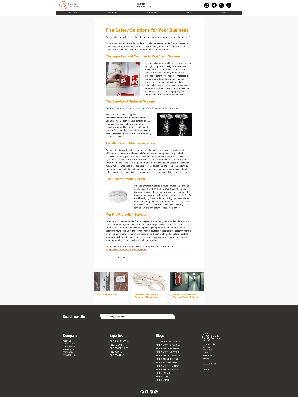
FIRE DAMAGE (163, 380)
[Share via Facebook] (107, 257)
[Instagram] (206, 5)
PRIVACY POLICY (69, 355)
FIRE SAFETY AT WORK (167, 352)
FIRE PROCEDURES (118, 348)
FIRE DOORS (162, 376)
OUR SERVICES (69, 344)
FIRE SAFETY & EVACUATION (169, 345)
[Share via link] (124, 257)
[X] (221, 5)
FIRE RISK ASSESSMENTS (169, 362)
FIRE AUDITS (115, 352)
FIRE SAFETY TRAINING (167, 366)
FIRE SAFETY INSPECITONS (169, 369)
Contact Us (206, 369)
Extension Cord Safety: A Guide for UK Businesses (146, 295)
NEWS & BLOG (68, 349)
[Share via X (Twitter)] (113, 257)
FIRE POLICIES (116, 345)
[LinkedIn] (228, 5)
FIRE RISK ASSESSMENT (120, 341)
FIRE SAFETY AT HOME (167, 348)
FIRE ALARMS (163, 373)
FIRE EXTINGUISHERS (167, 359)
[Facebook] (214, 5)
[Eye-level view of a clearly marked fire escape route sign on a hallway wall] (187, 281)
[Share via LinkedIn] (118, 257)
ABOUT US (67, 341)
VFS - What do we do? (107, 294)
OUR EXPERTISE (69, 347)
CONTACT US (68, 352)
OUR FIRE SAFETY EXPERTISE (169, 341)
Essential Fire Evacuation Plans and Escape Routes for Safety (186, 295)
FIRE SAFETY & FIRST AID (168, 355)
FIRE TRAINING (117, 355)
